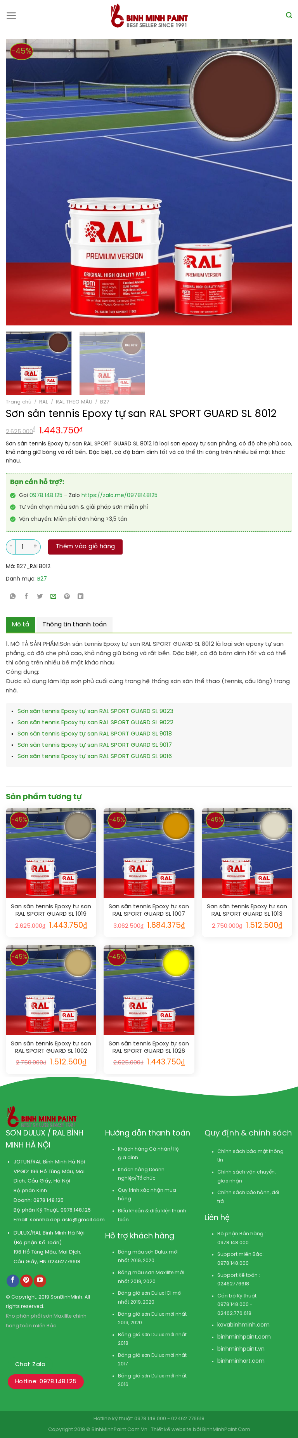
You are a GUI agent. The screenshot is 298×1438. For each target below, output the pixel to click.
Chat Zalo (30, 1364)
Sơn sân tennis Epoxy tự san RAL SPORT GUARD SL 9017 (94, 745)
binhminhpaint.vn (241, 1349)
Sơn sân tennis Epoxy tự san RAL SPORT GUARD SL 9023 (95, 711)
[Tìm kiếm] (289, 15)
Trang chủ (18, 402)
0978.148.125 (45, 496)
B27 (104, 402)
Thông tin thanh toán (74, 624)
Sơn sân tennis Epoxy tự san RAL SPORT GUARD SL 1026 (149, 1048)
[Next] (256, 182)
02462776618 (64, 1261)
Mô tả (20, 624)
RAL (43, 402)
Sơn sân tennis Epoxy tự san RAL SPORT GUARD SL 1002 (51, 1048)
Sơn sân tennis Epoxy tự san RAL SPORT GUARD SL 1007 (149, 911)
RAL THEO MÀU (74, 402)
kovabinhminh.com (243, 1325)
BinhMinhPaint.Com (226, 1429)
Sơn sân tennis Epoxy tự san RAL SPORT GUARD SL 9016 (94, 756)
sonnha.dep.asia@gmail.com (67, 1219)
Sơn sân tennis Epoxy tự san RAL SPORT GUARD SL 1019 (51, 911)
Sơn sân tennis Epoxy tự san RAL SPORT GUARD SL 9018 (94, 734)
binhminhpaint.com (244, 1337)
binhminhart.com (241, 1361)
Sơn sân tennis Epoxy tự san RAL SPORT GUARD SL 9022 (95, 723)
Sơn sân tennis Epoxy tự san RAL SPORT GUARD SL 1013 (247, 911)
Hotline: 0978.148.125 (45, 1382)
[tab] (20, 625)
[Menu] (11, 15)
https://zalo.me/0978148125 (119, 496)
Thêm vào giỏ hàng (85, 547)
